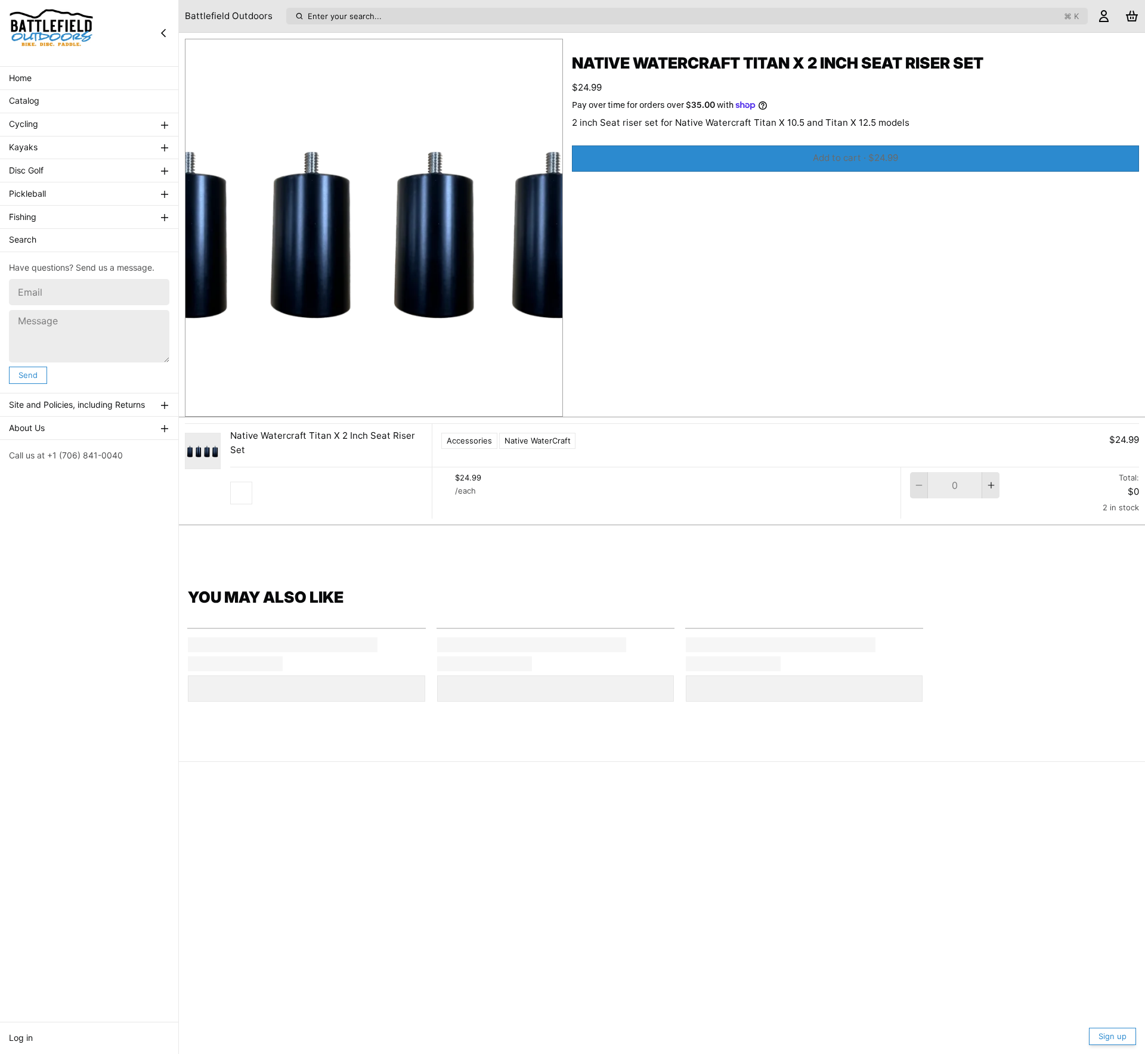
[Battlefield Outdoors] (51, 33)
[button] (855, 158)
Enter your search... (693, 16)
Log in (21, 1038)
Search (22, 240)
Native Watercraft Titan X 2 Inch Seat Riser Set (322, 443)
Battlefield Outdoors (229, 15)
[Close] (163, 33)
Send (28, 375)
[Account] (1104, 16)
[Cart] (1132, 16)
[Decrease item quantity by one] (918, 485)
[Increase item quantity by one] (990, 485)
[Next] (400, 404)
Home (20, 78)
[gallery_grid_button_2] (387, 404)
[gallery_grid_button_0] (365, 404)
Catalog (24, 101)
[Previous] (348, 404)
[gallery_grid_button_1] (378, 404)
